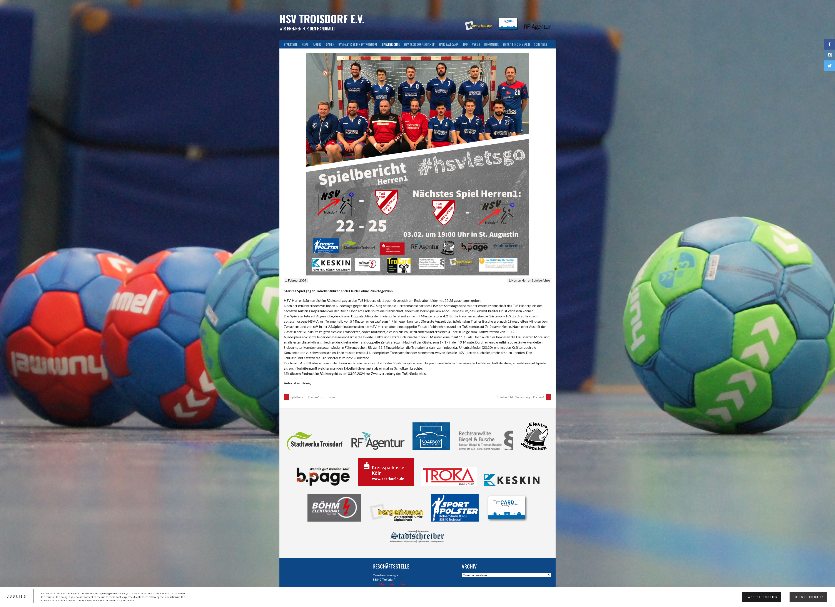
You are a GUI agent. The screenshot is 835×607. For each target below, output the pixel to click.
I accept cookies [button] (762, 597)
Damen (330, 44)
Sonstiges (540, 44)
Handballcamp (448, 44)
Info (465, 44)
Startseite (290, 44)
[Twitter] (829, 65)
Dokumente (491, 44)
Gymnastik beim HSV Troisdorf (357, 44)
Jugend (317, 44)
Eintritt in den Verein (516, 44)
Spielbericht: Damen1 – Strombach (311, 397)
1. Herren (514, 280)
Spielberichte (391, 44)
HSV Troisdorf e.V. (322, 18)
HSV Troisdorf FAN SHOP (419, 44)
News (305, 44)
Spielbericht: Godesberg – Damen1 (523, 397)
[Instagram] (829, 55)
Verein (476, 44)
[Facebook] (829, 44)
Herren (526, 280)
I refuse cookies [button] (808, 597)
